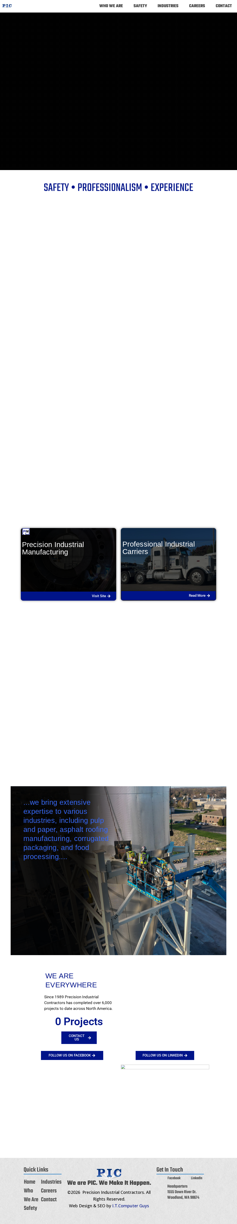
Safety (140, 6)
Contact (224, 6)
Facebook (174, 1178)
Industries (168, 6)
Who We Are (111, 6)
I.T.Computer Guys (130, 1205)
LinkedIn (196, 1178)
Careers (197, 6)
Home (29, 1182)
